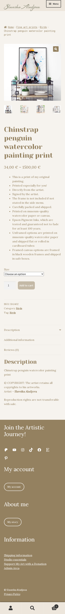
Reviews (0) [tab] (11, 350)
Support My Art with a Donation (25, 564)
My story (12, 522)
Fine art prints (26, 27)
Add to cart (26, 285)
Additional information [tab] (19, 340)
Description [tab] (12, 330)
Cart (50, 605)
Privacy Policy (12, 594)
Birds (43, 27)
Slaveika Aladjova (26, 391)
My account (14, 486)
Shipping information (18, 555)
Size (6, 269)
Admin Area (11, 568)
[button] (56, 49)
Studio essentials (15, 559)
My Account (11, 608)
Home (11, 27)
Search (32, 608)
